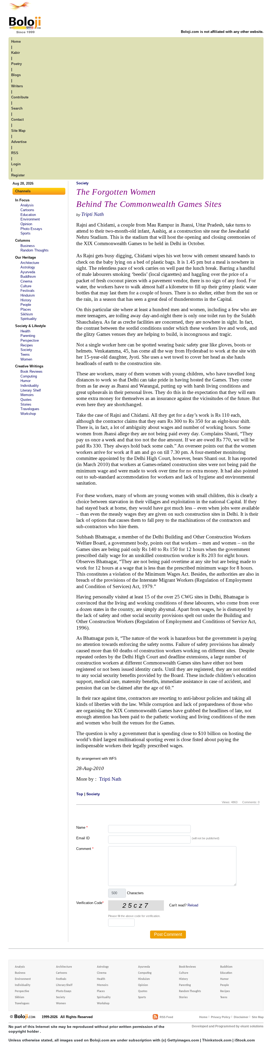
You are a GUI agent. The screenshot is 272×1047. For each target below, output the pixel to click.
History (25, 300)
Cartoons (27, 210)
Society (26, 350)
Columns (22, 240)
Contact (17, 119)
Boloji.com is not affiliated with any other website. (222, 32)
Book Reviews (31, 371)
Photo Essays (31, 229)
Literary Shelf (30, 390)
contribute (19, 97)
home (16, 42)
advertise (19, 142)
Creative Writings (29, 366)
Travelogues (29, 409)
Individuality (29, 386)
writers (17, 86)
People (25, 305)
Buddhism (28, 277)
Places (25, 309)
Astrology (27, 267)
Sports (25, 233)
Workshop (28, 414)
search (17, 108)
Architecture (29, 263)
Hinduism (27, 295)
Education (28, 215)
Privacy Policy (220, 1017)
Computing (28, 376)
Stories (25, 404)
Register (18, 175)
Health (25, 331)
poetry (16, 64)
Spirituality (28, 319)
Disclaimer (241, 1017)
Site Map (258, 1017)
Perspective (29, 340)
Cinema (26, 281)
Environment (30, 219)
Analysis (27, 205)
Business (27, 246)
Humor (25, 381)
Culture (25, 286)
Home (203, 1017)
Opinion (26, 224)
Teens (25, 355)
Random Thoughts (34, 250)
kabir (15, 53)
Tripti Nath (92, 214)
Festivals (27, 291)
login (16, 164)
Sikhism (26, 314)
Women (26, 359)
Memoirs (27, 395)
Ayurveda (27, 272)
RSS (14, 153)
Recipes (26, 345)
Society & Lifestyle (30, 326)
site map (18, 131)
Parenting (27, 336)
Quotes (26, 400)
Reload (193, 905)
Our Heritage (25, 257)
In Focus (22, 200)
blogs (16, 75)
